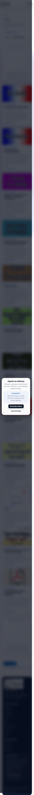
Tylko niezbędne (16, 411)
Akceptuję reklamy (16, 406)
